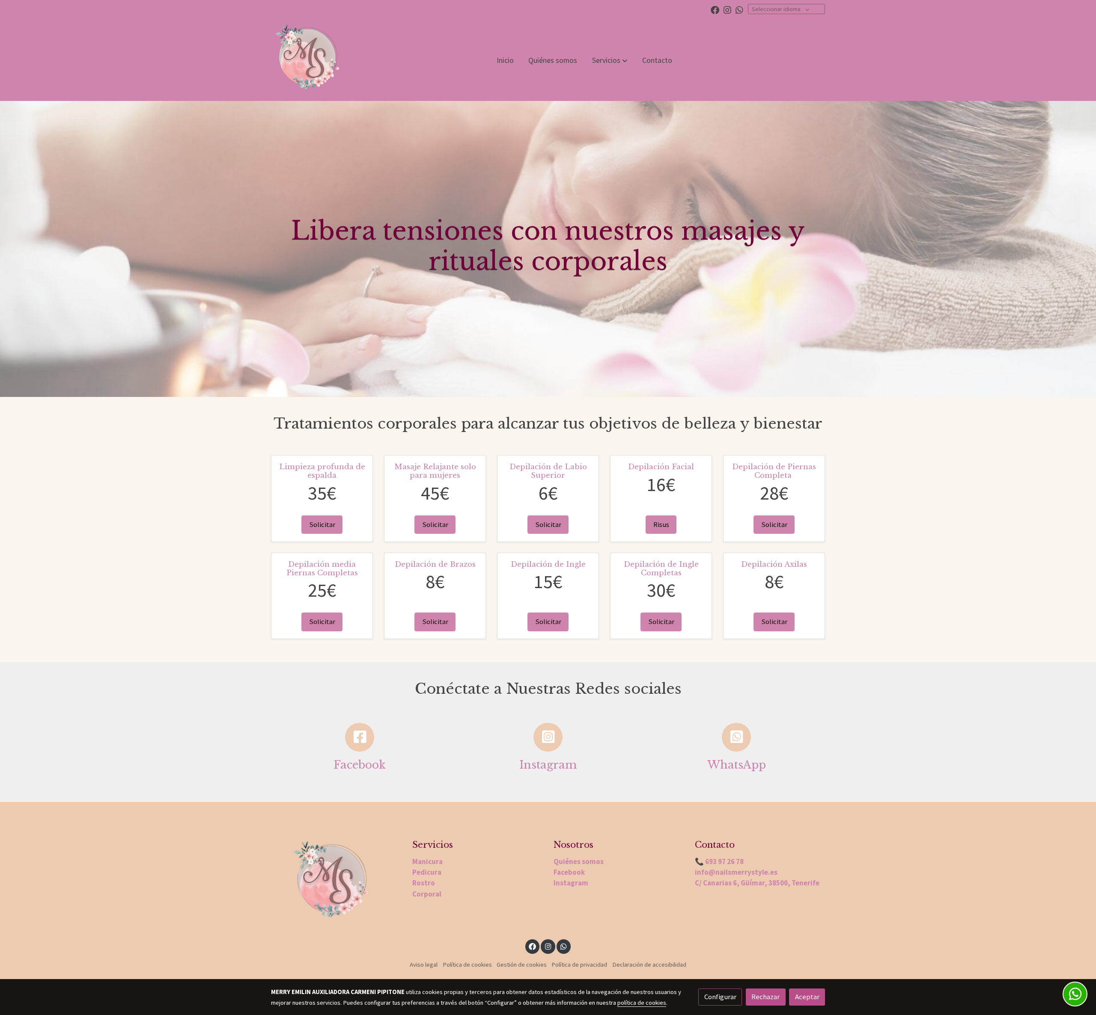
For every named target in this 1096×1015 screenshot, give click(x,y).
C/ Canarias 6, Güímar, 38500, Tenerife (757, 883)
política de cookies (641, 1002)
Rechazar (765, 996)
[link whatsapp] (739, 9)
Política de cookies (467, 964)
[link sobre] (336, 883)
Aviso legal (424, 964)
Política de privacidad (579, 964)
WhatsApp (736, 765)
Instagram (548, 765)
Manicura (427, 861)
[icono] (359, 737)
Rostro (423, 883)
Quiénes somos (579, 861)
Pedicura (426, 872)
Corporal (426, 894)
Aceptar (807, 996)
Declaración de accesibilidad (649, 964)
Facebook (360, 765)
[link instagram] (727, 9)
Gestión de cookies (522, 964)
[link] (307, 60)
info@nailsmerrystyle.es (736, 872)
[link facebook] (715, 9)
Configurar (720, 996)
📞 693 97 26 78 (719, 861)
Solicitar (322, 524)
